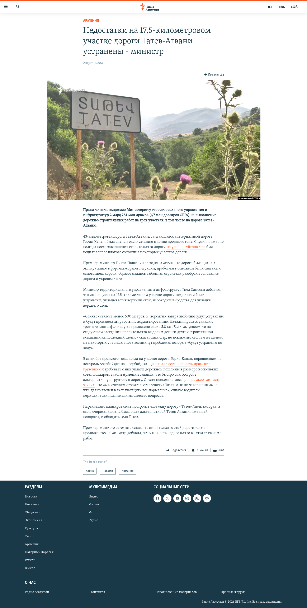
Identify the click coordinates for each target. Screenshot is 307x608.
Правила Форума (233, 592)
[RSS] (197, 498)
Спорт (29, 536)
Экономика (33, 520)
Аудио (93, 520)
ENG (282, 7)
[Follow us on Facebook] (157, 498)
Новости (31, 496)
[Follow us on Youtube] (177, 498)
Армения (91, 21)
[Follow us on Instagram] (187, 498)
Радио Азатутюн (37, 592)
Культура (31, 528)
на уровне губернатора (186, 247)
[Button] (214, 75)
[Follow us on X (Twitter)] (167, 498)
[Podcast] (207, 498)
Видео (93, 496)
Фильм (94, 504)
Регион (30, 560)
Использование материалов (176, 592)
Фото (92, 512)
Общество (32, 512)
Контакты (97, 592)
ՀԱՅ (294, 7)
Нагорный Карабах (39, 552)
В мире (30, 568)
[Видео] (270, 7)
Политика (32, 504)
